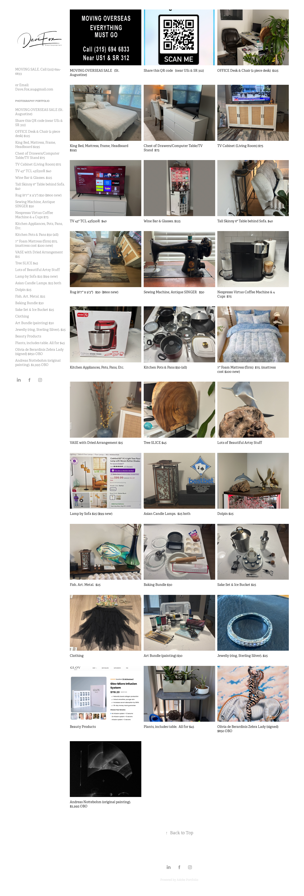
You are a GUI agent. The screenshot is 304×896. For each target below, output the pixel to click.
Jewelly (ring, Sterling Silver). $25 (40, 329)
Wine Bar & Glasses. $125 (33, 177)
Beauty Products (28, 336)
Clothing (22, 316)
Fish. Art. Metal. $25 (30, 296)
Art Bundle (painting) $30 (34, 323)
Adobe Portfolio (187, 880)
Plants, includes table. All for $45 (40, 343)
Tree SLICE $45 (26, 263)
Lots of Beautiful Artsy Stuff (37, 270)
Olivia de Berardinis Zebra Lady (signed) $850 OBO (39, 351)
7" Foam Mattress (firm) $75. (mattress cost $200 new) (36, 243)
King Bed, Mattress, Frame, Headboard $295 (35, 144)
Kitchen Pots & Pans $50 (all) (36, 234)
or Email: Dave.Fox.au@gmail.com (34, 87)
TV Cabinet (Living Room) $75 (38, 164)
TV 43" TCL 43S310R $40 (33, 171)
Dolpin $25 (23, 290)
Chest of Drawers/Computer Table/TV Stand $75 (37, 155)
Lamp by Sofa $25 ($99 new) (36, 276)
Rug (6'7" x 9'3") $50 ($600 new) (38, 195)
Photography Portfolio (32, 101)
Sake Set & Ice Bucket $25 (34, 310)
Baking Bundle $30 (29, 303)
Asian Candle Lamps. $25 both (38, 283)
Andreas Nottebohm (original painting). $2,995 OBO (38, 362)
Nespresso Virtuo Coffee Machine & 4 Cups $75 (34, 215)
